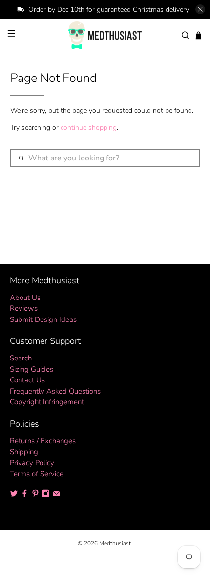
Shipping (24, 452)
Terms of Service (36, 473)
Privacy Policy (32, 463)
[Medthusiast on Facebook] (25, 494)
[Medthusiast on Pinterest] (35, 494)
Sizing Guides (31, 369)
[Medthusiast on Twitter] (14, 494)
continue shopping (89, 127)
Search (21, 358)
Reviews (24, 308)
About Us (25, 297)
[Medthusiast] (105, 35)
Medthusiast (115, 543)
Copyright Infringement (47, 402)
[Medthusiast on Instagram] (46, 494)
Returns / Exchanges (43, 441)
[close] (200, 9)
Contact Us (27, 380)
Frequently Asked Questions (55, 391)
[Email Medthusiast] (56, 494)
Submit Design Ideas (43, 319)
